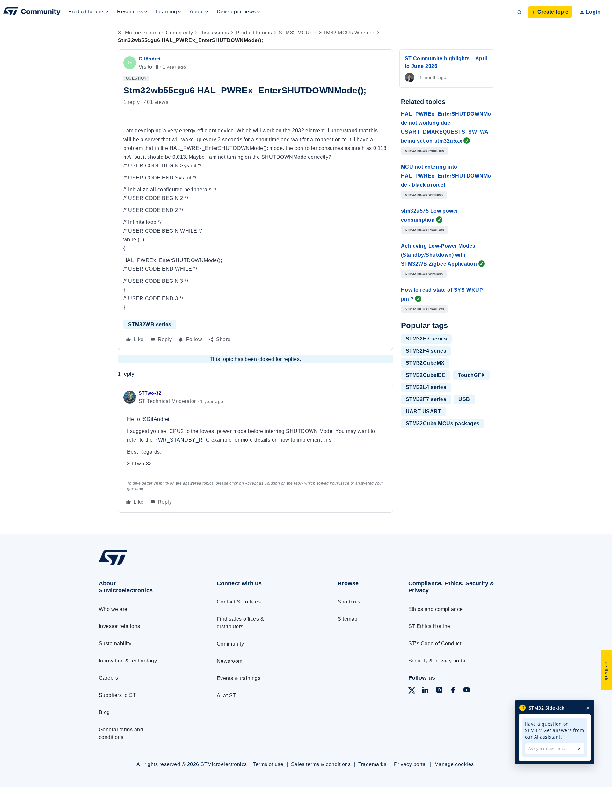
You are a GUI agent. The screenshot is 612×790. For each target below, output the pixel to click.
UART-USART (423, 411)
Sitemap (347, 619)
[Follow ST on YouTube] (466, 691)
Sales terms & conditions (321, 764)
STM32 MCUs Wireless (347, 32)
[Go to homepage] (146, 565)
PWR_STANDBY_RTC (182, 440)
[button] (550, 12)
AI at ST (226, 695)
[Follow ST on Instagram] (439, 691)
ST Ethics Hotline (429, 626)
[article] (255, 448)
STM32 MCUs (295, 32)
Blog (104, 712)
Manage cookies (454, 764)
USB (464, 399)
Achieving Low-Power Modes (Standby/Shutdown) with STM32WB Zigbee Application (439, 255)
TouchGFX (471, 375)
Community (230, 644)
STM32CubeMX (425, 363)
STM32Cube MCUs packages (443, 423)
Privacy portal (410, 764)
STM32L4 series (426, 387)
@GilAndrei (156, 419)
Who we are (113, 609)
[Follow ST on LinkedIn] (425, 691)
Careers (108, 678)
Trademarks (372, 764)
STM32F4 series (426, 351)
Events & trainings (239, 678)
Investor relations (119, 626)
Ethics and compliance (435, 609)
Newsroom (230, 661)
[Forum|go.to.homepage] (32, 12)
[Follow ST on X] (411, 691)
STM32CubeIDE (426, 375)
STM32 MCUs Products (424, 151)
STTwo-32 (150, 393)
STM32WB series (149, 324)
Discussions (214, 32)
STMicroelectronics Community (155, 32)
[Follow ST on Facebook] (453, 691)
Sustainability (115, 643)
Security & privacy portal (437, 660)
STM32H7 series (426, 338)
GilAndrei (150, 58)
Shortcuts (349, 601)
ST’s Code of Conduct (435, 643)
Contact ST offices (239, 601)
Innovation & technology (128, 660)
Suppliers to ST (117, 695)
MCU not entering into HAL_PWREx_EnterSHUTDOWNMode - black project (446, 175)
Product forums (254, 32)
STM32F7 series (426, 399)
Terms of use (268, 764)
